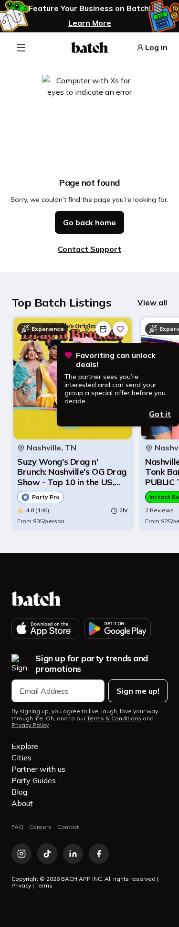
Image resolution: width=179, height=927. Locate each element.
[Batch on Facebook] (99, 854)
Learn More (89, 23)
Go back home (89, 222)
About (22, 803)
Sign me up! (137, 691)
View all (152, 302)
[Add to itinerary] (103, 329)
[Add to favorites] (120, 329)
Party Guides (33, 780)
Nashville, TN (51, 447)
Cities (21, 757)
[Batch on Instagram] (21, 854)
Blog (19, 792)
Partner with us (38, 769)
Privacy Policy (30, 725)
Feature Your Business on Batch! (90, 8)
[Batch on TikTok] (47, 853)
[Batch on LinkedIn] (73, 854)
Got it (160, 413)
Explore (24, 746)
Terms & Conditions (114, 718)
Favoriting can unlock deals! (116, 360)
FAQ (17, 826)
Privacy (21, 885)
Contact (68, 826)
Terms (44, 885)
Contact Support (89, 249)
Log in (156, 47)
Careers (40, 826)
